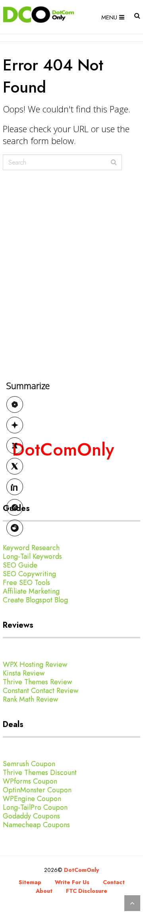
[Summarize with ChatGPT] (14, 404)
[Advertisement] (71, 327)
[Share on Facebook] (14, 507)
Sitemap (30, 882)
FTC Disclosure (86, 891)
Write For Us (72, 882)
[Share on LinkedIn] (14, 486)
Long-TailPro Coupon (35, 807)
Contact (114, 882)
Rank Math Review (30, 699)
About (44, 891)
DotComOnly (81, 870)
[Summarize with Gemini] (14, 425)
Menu (109, 17)
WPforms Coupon (30, 781)
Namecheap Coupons (36, 825)
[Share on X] (14, 466)
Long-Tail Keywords (32, 556)
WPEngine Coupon (32, 799)
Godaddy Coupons (31, 816)
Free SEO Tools (26, 582)
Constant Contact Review (40, 690)
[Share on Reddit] (14, 528)
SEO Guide (20, 565)
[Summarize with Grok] (14, 445)
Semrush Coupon (29, 764)
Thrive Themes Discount (40, 772)
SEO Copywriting (29, 574)
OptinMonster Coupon (37, 790)
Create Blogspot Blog (35, 600)
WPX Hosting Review (35, 664)
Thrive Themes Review (37, 682)
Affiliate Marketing (31, 591)
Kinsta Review (23, 673)
